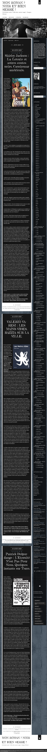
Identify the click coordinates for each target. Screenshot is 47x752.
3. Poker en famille (39, 328)
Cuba (36, 191)
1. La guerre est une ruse (40, 447)
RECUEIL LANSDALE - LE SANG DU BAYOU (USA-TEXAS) (39, 236)
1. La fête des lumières (39, 324)
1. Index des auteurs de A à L (40, 123)
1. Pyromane (38, 361)
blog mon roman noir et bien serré (39, 603)
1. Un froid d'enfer (39, 238)
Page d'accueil (10, 40)
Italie (25, 539)
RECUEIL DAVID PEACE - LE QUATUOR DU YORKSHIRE (39, 227)
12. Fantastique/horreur (39, 120)
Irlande (37, 201)
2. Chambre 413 (38, 344)
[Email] (39, 2)
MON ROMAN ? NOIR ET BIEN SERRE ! (14, 6)
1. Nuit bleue (38, 427)
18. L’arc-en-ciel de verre (40, 354)
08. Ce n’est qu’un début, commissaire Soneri (40, 296)
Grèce (37, 200)
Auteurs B (37, 130)
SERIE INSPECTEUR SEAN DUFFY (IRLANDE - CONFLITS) (40, 379)
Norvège (37, 210)
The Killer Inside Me (37, 484)
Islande (37, 203)
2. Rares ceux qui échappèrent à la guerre (40, 336)
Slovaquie (37, 219)
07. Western (37, 113)
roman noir (37, 613)
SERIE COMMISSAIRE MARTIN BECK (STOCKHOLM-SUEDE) (39, 269)
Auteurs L (37, 147)
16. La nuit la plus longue (40, 350)
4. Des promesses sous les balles (40, 388)
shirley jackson (8, 308)
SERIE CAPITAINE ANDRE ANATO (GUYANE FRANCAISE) (39, 244)
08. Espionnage (37, 114)
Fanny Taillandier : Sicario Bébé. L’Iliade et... (39, 561)
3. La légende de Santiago (40, 376)
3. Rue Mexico (38, 431)
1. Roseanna (38, 270)
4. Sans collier (38, 318)
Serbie (37, 217)
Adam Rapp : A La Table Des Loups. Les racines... (39, 529)
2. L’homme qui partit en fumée (40, 273)
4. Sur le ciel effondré (39, 251)
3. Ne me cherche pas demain (39, 386)
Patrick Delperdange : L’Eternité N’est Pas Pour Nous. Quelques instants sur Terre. (17, 561)
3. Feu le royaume (39, 402)
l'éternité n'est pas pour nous (11, 731)
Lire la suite (41, 88)
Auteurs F (37, 137)
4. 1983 (37, 234)
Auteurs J (15, 306)
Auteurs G (37, 139)
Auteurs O (37, 153)
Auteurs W (37, 167)
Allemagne (37, 173)
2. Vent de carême (39, 408)
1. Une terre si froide (39, 380)
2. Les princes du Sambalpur (38, 258)
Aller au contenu (4, 1)
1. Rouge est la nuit (39, 412)
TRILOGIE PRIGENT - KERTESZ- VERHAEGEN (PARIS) (39, 462)
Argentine (37, 175)
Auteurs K (37, 146)
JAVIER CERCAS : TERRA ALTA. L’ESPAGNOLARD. (40, 555)
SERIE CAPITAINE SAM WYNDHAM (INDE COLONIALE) (39, 253)
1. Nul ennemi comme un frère (40, 333)
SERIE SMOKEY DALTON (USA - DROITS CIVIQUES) (39, 437)
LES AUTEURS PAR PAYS (26, 306)
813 (34, 474)
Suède (37, 221)
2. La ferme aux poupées (40, 363)
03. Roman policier (38, 107)
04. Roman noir (10, 306)
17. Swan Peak (38, 352)
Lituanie (37, 208)
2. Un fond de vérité (39, 421)
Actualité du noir (36, 493)
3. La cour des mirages (39, 467)
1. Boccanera (38, 312)
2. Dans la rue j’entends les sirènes (40, 383)
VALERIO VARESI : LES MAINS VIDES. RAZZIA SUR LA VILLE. (17, 329)
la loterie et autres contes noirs (17, 308)
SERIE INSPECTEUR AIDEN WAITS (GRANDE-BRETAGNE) (39, 341)
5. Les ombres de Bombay (40, 266)
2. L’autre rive (38, 326)
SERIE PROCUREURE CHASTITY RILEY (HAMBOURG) (39, 426)
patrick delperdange (21, 731)
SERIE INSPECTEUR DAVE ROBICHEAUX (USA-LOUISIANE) (39, 349)
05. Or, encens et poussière (38, 288)
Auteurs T (37, 161)
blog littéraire (37, 600)
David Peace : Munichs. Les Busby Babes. (39, 542)
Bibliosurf (35, 495)
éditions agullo (37, 618)
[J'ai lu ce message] (45, 750)
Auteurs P (37, 154)
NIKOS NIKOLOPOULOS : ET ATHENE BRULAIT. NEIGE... (39, 523)
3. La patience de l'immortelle (38, 316)
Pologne (37, 212)
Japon (37, 207)
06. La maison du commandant (38, 291)
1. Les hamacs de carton (40, 245)
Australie (37, 177)
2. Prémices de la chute (39, 449)
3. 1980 (37, 232)
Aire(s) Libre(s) (36, 492)
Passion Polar (36, 489)
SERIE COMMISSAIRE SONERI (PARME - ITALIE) (20, 540)
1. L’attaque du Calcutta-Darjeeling (40, 256)
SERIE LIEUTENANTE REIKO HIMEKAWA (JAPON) (39, 411)
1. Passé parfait (38, 406)
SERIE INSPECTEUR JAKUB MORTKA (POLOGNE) (39, 360)
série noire (36, 606)
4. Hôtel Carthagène (39, 433)
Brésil (37, 182)
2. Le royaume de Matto (40, 394)
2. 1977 (37, 230)
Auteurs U (37, 163)
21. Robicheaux (38, 355)
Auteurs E (37, 135)
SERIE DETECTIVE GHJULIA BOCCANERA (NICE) (39, 311)
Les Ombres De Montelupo (8, 370)
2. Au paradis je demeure (40, 305)
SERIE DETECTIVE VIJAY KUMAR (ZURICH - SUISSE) (40, 323)
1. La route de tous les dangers (39, 439)
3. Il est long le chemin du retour (40, 308)
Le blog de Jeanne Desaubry (38, 477)
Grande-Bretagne (39, 198)
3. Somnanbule (38, 346)
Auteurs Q (37, 156)
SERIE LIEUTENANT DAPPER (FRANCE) (39, 397)
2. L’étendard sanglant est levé (40, 457)
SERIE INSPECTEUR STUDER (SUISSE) (39, 391)
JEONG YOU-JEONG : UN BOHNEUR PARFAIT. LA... (40, 510)
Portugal (37, 214)
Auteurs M (37, 149)
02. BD (36, 106)
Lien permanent (18, 537)
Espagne (37, 194)
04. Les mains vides (10, 539)
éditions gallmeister (38, 611)
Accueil (5, 17)
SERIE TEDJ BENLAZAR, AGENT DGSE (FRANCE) (39, 446)
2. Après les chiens (39, 314)
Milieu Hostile (36, 486)
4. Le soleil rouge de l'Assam (39, 264)
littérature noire (37, 608)
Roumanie (37, 215)
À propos (18, 17)
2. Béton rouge (38, 429)
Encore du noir (36, 483)
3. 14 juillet (37, 459)
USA (30, 306)
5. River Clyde (38, 434)
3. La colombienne (39, 365)
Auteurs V (22, 539)
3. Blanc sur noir (38, 443)
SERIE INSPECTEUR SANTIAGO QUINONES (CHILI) (39, 371)
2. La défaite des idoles (40, 465)
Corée (37, 187)
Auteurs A (37, 128)
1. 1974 (37, 228)
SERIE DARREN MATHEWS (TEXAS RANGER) (39, 302)
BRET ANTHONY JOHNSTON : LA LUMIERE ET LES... (39, 536)
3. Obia (37, 249)
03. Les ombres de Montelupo (39, 284)
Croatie (37, 189)
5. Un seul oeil (38, 320)
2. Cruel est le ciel (39, 414)
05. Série (36, 110)
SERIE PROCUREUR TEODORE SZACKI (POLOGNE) (39, 418)
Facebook (25, 17)
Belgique (19, 728)
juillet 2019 (16, 40)
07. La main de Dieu (39, 293)
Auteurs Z (37, 170)
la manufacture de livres (39, 623)
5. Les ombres (38, 368)
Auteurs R (37, 158)
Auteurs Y (37, 168)
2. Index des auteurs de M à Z (40, 126)
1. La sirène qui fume (39, 463)
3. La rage (37, 423)
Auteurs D (15, 728)
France (37, 196)
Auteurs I (37, 142)
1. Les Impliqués (38, 420)
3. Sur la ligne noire (39, 241)
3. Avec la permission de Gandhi (40, 261)
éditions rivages (28, 308)
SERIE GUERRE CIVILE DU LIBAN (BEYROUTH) (39, 331)
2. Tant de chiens (38, 374)
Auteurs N (37, 151)
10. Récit (36, 117)
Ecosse (37, 193)
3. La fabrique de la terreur (40, 451)
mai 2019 (5, 40)
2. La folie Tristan (39, 400)
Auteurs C (37, 132)
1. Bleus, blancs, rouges (40, 455)
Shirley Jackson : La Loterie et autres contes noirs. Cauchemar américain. (16, 63)
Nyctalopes (36, 487)
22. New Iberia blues (39, 357)
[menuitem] (5, 17)
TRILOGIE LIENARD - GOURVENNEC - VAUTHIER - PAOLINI (40, 453)
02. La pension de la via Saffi (40, 281)
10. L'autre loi (38, 299)
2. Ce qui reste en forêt (39, 247)
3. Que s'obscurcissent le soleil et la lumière (40, 338)
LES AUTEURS (19, 306)
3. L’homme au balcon (39, 274)
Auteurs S (37, 160)
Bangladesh (38, 179)
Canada (37, 184)
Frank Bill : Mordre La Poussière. (38, 517)
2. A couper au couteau (39, 441)
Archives (11, 17)
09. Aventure (37, 116)
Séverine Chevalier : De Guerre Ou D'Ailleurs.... (38, 504)
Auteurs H (37, 140)
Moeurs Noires (36, 490)
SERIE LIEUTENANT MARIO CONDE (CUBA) (39, 405)
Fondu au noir (36, 480)
